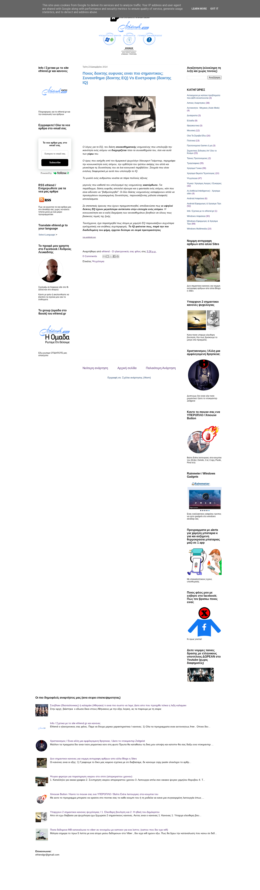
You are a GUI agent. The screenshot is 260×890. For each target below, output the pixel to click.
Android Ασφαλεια (195, 198)
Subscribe (54, 162)
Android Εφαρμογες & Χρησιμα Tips (204, 203)
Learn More (199, 8)
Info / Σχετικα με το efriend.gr (200, 211)
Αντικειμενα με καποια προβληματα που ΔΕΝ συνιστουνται (203, 96)
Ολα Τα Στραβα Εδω (196, 135)
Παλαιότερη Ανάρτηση (161, 368)
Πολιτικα (191, 140)
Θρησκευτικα (193, 125)
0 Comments (90, 256)
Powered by (46, 173)
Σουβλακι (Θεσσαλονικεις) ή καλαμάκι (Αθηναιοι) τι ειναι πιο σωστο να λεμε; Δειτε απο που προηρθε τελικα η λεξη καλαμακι (118, 705)
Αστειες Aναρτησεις (196, 103)
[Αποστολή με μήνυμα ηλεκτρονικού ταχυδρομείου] (104, 256)
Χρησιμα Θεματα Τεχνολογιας (201, 173)
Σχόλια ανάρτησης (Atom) (136, 377)
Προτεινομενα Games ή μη (199, 145)
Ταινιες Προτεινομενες (197, 158)
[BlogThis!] (107, 256)
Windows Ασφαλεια (196, 216)
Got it (214, 8)
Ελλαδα (190, 120)
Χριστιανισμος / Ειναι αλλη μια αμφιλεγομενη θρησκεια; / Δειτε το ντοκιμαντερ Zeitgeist (97, 740)
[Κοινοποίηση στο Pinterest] (117, 256)
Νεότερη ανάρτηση (95, 368)
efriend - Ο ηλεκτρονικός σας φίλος (121, 251)
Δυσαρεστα (192, 115)
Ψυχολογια (98, 261)
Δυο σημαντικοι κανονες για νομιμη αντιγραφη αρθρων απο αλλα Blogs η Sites (93, 758)
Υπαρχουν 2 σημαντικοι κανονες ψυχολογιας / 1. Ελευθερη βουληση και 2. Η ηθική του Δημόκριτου (105, 812)
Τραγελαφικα (193, 163)
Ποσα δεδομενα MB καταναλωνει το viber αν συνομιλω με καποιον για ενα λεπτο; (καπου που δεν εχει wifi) (109, 829)
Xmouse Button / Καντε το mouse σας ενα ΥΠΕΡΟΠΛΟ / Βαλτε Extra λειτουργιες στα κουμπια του (104, 794)
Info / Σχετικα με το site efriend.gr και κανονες (75, 723)
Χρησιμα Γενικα (194, 168)
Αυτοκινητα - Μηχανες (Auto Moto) (203, 108)
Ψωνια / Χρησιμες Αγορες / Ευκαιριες (204, 183)
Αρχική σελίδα (127, 368)
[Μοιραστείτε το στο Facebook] (114, 256)
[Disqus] (129, 312)
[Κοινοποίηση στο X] (111, 256)
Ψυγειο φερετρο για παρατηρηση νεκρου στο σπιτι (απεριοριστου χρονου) (91, 776)
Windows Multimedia (197, 228)
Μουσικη (191, 130)
